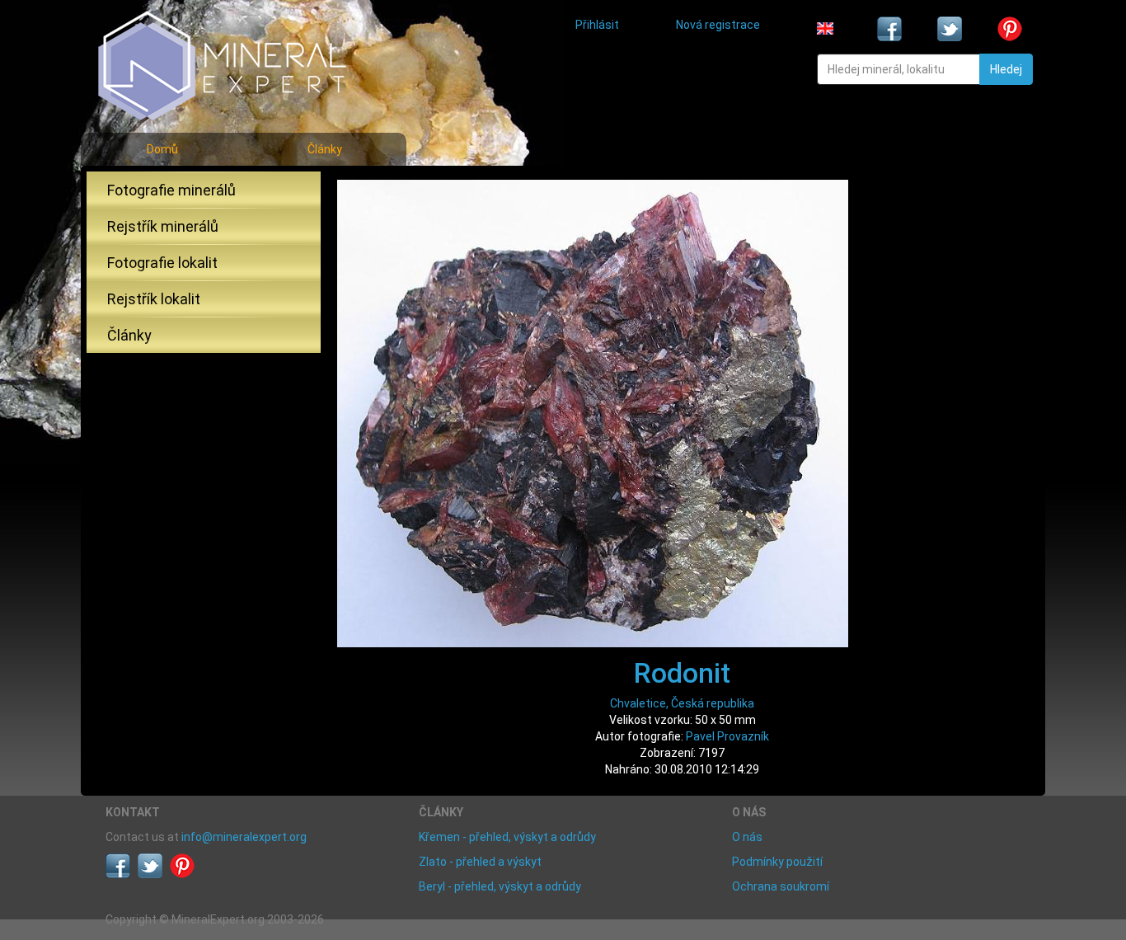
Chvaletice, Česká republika (682, 703)
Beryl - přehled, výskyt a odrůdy (500, 886)
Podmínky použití (777, 861)
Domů (162, 149)
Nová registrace (718, 24)
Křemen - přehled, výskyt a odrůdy (507, 837)
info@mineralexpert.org (244, 837)
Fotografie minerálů (171, 190)
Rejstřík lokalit (153, 299)
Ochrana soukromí (780, 886)
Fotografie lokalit (162, 262)
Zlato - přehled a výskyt (480, 861)
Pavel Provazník (727, 736)
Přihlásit (597, 24)
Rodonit (682, 672)
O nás (747, 837)
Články (324, 149)
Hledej (1006, 69)
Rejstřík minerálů (162, 226)
